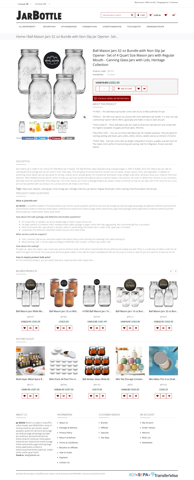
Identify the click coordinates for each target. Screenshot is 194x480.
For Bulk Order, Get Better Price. (113, 98)
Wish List (146, 437)
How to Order (65, 452)
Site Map (105, 437)
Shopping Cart (163, 2)
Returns (146, 432)
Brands (104, 422)
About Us (63, 422)
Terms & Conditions (68, 442)
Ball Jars (36, 189)
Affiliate (104, 427)
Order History (148, 427)
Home (20, 36)
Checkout (174, 2)
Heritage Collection (77, 189)
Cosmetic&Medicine (112, 26)
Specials (105, 432)
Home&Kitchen (89, 26)
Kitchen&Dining (69, 26)
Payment (63, 457)
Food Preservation (138, 189)
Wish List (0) (150, 2)
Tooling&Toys (134, 26)
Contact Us (64, 462)
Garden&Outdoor (155, 26)
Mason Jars (27, 189)
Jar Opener (92, 189)
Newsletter (147, 442)
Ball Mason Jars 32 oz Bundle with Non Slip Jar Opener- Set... (73, 36)
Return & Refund (67, 437)
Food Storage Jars (60, 189)
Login (142, 15)
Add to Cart (126, 88)
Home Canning (122, 189)
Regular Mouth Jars (106, 189)
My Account (139, 2)
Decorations (49, 26)
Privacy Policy (65, 432)
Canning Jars (46, 189)
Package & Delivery (68, 427)
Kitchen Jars (152, 189)
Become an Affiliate (68, 447)
